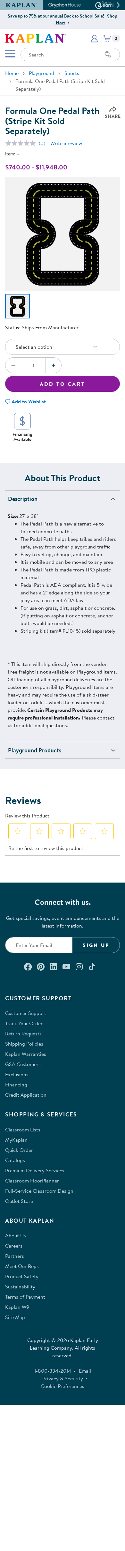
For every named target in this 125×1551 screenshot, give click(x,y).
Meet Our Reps (22, 1266)
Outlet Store (19, 1200)
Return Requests (23, 1033)
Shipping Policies (24, 1043)
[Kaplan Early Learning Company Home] (35, 37)
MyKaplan (16, 1139)
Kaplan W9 (17, 1306)
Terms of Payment (25, 1296)
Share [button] (113, 116)
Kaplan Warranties (25, 1053)
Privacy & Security (62, 1378)
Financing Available (22, 436)
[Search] (108, 54)
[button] (117, 5)
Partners (14, 1255)
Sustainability (20, 1286)
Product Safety (21, 1276)
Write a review (66, 143)
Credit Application (25, 1094)
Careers (13, 1245)
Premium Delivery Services (34, 1170)
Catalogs (15, 1160)
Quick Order (19, 1149)
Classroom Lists (22, 1129)
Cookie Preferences (62, 1386)
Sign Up (96, 945)
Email (85, 1370)
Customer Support (25, 1013)
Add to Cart (62, 383)
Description (23, 499)
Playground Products (34, 750)
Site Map (15, 1317)
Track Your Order (24, 1023)
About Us (15, 1235)
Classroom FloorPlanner (32, 1180)
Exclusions (17, 1074)
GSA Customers (23, 1064)
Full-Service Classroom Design (39, 1190)
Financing (16, 1084)
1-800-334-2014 (52, 1370)
